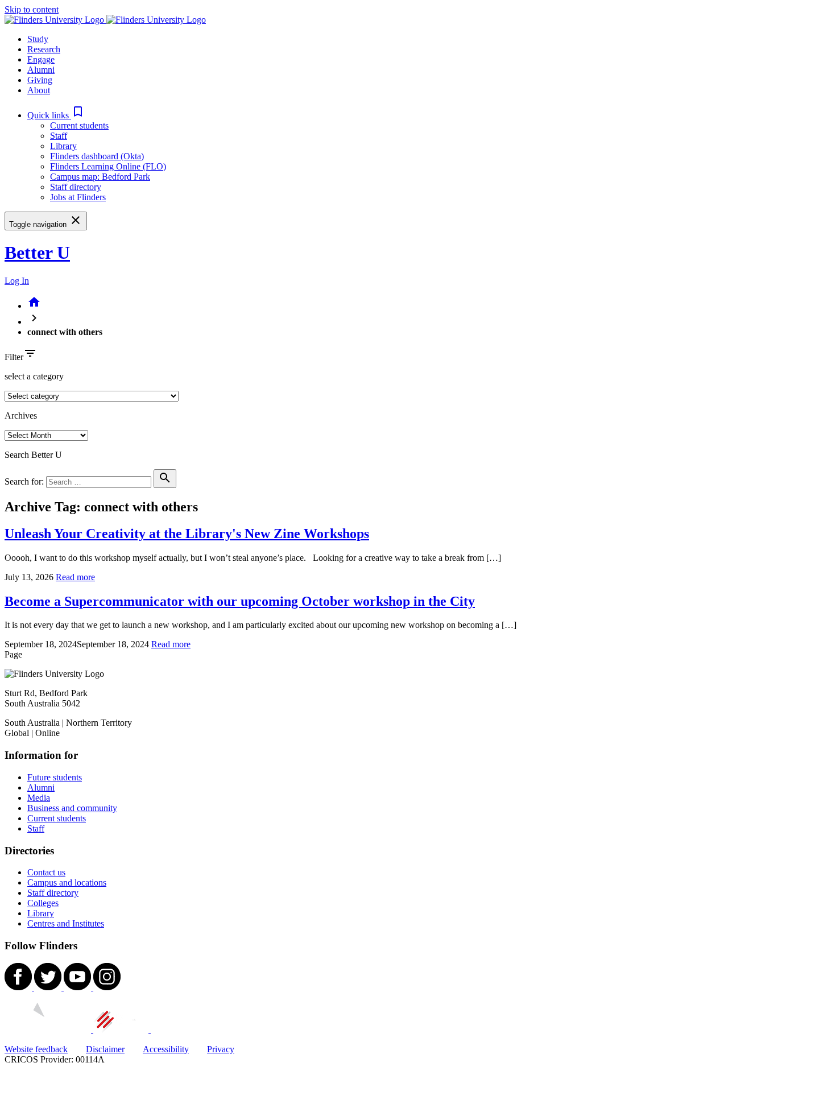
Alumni (41, 787)
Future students (54, 777)
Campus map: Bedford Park (100, 176)
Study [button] (37, 39)
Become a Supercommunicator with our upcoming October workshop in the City (240, 601)
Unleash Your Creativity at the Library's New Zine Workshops (187, 533)
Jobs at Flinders (78, 197)
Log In (17, 281)
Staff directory (75, 187)
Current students (79, 125)
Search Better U (33, 455)
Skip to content (32, 9)
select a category (34, 376)
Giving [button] (39, 80)
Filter (14, 357)
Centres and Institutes (65, 923)
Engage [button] (41, 59)
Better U (37, 252)
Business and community (72, 808)
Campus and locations (66, 882)
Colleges (43, 903)
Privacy (220, 1049)
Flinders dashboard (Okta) (97, 156)
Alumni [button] (41, 70)
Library (63, 146)
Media (38, 798)
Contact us (46, 872)
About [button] (38, 90)
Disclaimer (105, 1049)
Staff (58, 135)
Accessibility (166, 1049)
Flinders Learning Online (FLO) (108, 166)
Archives (21, 415)
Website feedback (36, 1049)
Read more (75, 577)
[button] (56, 115)
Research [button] (43, 49)
